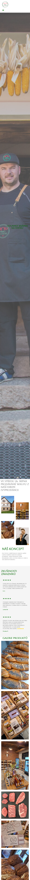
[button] (3, 10)
